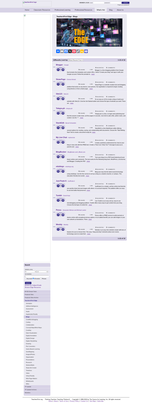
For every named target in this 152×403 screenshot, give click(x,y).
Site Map (92, 401)
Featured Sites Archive (31, 297)
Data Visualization (31, 333)
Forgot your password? (123, 4)
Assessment (29, 309)
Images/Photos (30, 354)
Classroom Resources (42, 10)
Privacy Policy (74, 401)
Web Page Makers (31, 378)
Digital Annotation (31, 335)
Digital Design (30, 338)
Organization (30, 357)
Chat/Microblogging (32, 319)
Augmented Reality (31, 314)
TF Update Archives (31, 389)
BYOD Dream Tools (31, 291)
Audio (27, 311)
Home (27, 10)
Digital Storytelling (31, 341)
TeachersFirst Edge (31, 300)
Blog (110, 10)
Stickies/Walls (30, 365)
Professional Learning (62, 10)
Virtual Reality (30, 376)
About (56, 401)
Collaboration (30, 325)
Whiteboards (30, 381)
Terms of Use (63, 401)
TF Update (28, 386)
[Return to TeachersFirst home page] (37, 6)
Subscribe (100, 401)
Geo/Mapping (30, 352)
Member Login (84, 2)
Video (27, 373)
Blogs (28, 317)
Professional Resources (83, 10)
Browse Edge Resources (33, 287)
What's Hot (101, 10)
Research (29, 362)
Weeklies (27, 393)
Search (28, 283)
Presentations (30, 360)
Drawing (28, 343)
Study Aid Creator (31, 368)
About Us (120, 10)
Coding (28, 322)
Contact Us (84, 401)
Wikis (27, 384)
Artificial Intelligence (32, 306)
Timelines (29, 370)
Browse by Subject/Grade (33, 285)
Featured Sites (29, 294)
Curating (28, 330)
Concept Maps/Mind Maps (34, 327)
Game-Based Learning (33, 349)
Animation (29, 303)
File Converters (30, 346)
